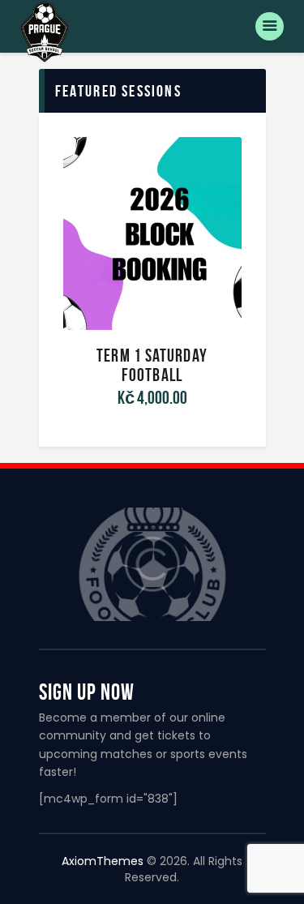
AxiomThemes (102, 861)
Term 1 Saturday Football (152, 364)
